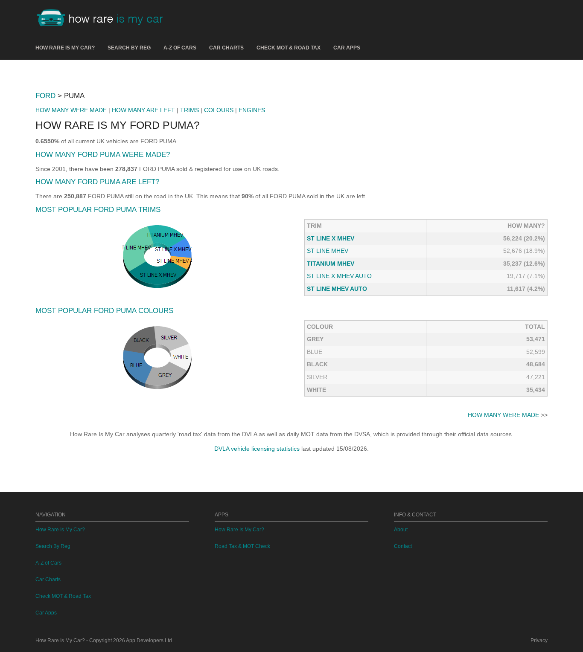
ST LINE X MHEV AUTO (339, 275)
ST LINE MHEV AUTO (337, 288)
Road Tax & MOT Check (242, 546)
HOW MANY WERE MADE (71, 110)
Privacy (539, 640)
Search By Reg (129, 48)
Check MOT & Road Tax (289, 48)
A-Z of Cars (179, 48)
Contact (403, 546)
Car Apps (346, 48)
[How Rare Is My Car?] (103, 18)
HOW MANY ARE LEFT (143, 110)
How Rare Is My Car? (65, 48)
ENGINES (252, 110)
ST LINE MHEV (327, 250)
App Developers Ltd (149, 640)
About (401, 530)
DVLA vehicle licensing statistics (257, 448)
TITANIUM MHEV (330, 263)
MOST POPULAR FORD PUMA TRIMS (97, 210)
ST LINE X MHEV (330, 238)
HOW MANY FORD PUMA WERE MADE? (102, 155)
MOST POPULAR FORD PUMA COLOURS (104, 311)
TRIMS (189, 110)
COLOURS (218, 110)
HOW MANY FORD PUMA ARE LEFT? (97, 182)
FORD (45, 96)
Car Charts (226, 48)
